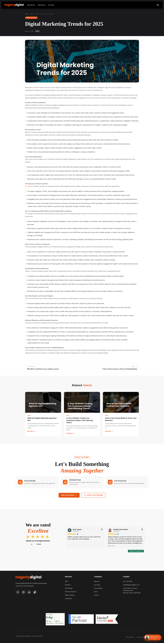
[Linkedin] (29, 592)
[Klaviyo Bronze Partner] (107, 619)
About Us (97, 581)
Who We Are (31, 5)
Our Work (51, 5)
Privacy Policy (130, 637)
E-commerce (29, 186)
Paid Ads (67, 585)
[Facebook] (18, 592)
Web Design (69, 588)
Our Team (97, 585)
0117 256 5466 (127, 581)
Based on (38, 541)
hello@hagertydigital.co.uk (131, 585)
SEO (26, 298)
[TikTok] (35, 592)
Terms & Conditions (142, 637)
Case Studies (98, 588)
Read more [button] (71, 545)
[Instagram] (23, 592)
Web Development (70, 591)
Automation (68, 598)
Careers (96, 595)
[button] (145, 537)
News (31, 14)
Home (26, 14)
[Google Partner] (81, 619)
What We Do (41, 5)
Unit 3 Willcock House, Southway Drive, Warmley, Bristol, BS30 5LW (131, 590)
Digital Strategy (69, 595)
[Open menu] (158, 5)
